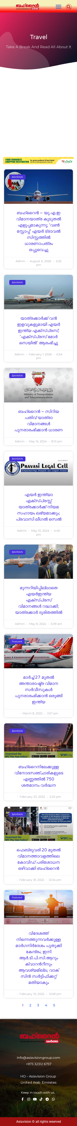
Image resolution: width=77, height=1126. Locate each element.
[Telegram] (47, 1099)
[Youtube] (35, 1099)
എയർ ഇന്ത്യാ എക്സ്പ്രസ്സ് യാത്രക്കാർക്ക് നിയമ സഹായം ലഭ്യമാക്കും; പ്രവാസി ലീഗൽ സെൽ (38, 507)
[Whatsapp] (53, 1099)
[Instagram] (28, 1099)
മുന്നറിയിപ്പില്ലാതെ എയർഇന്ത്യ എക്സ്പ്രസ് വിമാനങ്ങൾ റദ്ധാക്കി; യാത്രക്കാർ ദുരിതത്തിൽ (38, 600)
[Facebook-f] (22, 1099)
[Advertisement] (38, 110)
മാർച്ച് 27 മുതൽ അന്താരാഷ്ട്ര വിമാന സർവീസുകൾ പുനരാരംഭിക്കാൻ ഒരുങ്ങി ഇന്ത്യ (38, 690)
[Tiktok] (41, 1099)
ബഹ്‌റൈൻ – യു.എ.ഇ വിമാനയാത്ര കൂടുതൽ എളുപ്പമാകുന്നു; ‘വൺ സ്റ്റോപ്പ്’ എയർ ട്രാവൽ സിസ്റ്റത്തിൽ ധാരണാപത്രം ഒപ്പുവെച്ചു (38, 231)
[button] (58, 6)
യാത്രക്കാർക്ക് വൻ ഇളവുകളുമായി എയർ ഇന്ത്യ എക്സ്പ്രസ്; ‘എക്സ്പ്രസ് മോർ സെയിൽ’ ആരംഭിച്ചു (38, 331)
